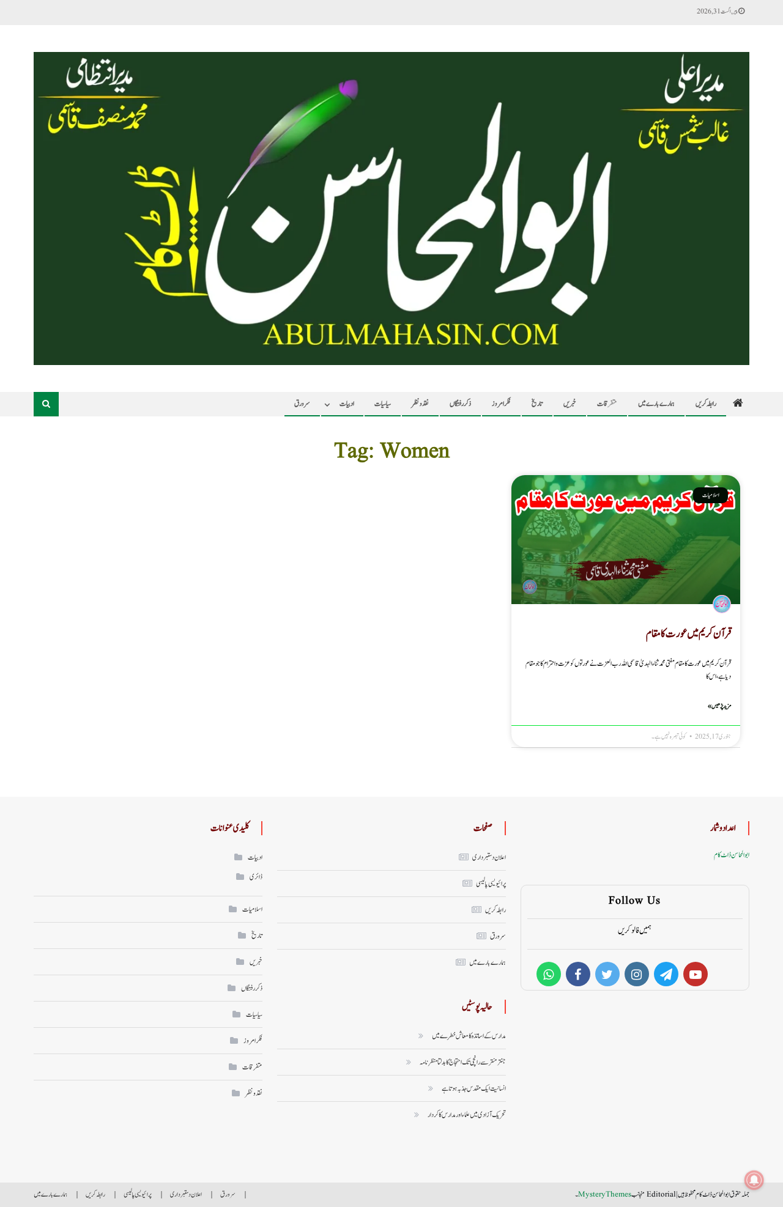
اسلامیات (252, 909)
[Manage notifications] (754, 1180)
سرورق (302, 403)
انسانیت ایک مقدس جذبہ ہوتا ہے (474, 1088)
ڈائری (256, 877)
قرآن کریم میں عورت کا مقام (688, 634)
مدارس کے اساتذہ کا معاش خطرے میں (469, 1036)
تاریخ (537, 403)
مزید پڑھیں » (719, 706)
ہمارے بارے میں (656, 403)
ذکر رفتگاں (460, 403)
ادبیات (347, 403)
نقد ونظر (420, 403)
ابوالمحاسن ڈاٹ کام (731, 855)
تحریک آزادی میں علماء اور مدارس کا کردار (467, 1115)
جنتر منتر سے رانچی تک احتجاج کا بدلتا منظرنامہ (463, 1062)
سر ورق (498, 936)
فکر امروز (501, 403)
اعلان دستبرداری (489, 857)
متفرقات (607, 403)
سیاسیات (382, 403)
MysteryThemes (604, 1194)
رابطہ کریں (706, 403)
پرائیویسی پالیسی (491, 883)
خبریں (569, 403)
